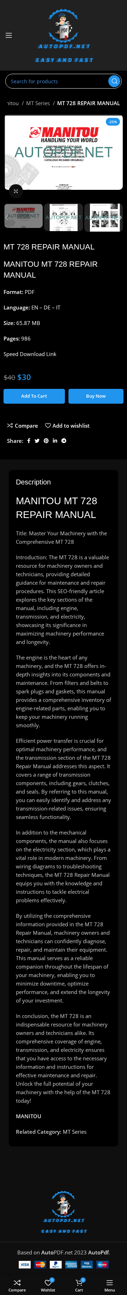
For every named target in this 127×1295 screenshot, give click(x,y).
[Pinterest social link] (46, 440)
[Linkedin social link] (55, 440)
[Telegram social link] (63, 440)
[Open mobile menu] (9, 35)
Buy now (96, 396)
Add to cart (34, 396)
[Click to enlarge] (16, 191)
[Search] (114, 81)
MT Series (38, 103)
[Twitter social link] (37, 440)
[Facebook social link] (28, 440)
